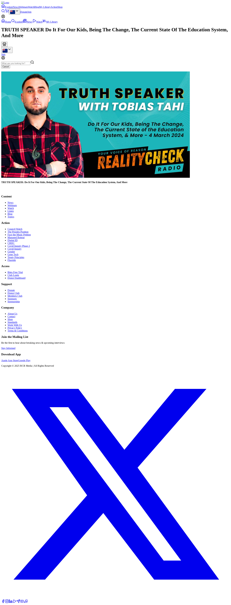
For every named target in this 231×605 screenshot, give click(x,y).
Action (54, 7)
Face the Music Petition (19, 234)
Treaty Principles (16, 257)
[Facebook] (3, 602)
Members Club (15, 296)
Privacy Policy (15, 328)
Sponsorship (14, 301)
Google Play (24, 360)
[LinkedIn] (11, 602)
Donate (23, 12)
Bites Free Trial (15, 272)
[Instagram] (7, 602)
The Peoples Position (18, 231)
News (16, 7)
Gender (11, 251)
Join (29, 12)
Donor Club (13, 293)
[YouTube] (22, 602)
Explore (9, 7)
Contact (11, 316)
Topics (11, 216)
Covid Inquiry (15, 248)
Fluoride (12, 260)
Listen (11, 211)
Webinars (23, 7)
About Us (12, 313)
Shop (60, 7)
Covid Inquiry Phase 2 (19, 246)
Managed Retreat (16, 237)
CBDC (11, 243)
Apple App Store (9, 360)
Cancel (6, 66)
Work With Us (15, 325)
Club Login (13, 275)
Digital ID (13, 240)
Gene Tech (13, 254)
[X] (115, 597)
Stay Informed (8, 348)
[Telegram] (18, 602)
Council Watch (15, 229)
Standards (12, 322)
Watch (31, 7)
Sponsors (12, 298)
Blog (36, 7)
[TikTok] (26, 602)
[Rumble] (14, 602)
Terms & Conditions (18, 330)
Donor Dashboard (16, 278)
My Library (45, 7)
